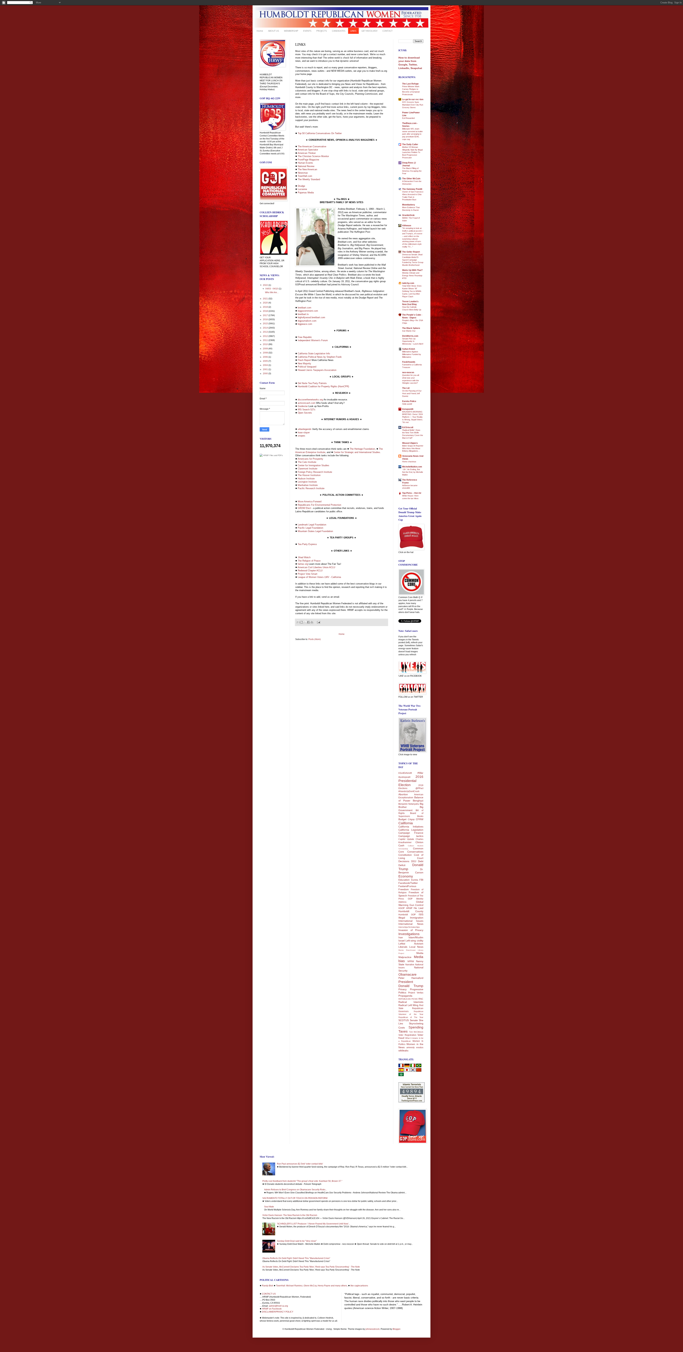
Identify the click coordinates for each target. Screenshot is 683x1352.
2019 (265, 307)
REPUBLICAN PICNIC (408, 999)
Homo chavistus (409, 462)
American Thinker (307, 153)
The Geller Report (411, 252)
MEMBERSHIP (291, 30)
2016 (265, 319)
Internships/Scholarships (409, 927)
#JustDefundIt (405, 773)
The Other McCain (411, 178)
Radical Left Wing (408, 1005)
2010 (265, 344)
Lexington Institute (307, 481)
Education (404, 879)
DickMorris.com (410, 336)
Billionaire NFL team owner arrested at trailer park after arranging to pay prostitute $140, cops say (412, 134)
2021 (265, 298)
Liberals (402, 946)
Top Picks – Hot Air (411, 493)
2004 (265, 365)
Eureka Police (409, 401)
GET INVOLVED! (369, 30)
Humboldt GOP (407, 914)
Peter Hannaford (410, 978)
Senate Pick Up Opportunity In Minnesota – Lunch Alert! (412, 341)
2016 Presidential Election (410, 781)
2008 (265, 352)
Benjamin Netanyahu (408, 804)
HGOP (401, 908)
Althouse (406, 225)
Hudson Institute (306, 478)
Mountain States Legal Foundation (315, 531)
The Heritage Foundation (362, 449)
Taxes (403, 1031)
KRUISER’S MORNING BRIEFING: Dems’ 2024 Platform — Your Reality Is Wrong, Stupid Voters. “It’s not (412, 417)
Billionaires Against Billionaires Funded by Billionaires (411, 354)
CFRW (419, 819)
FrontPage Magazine (308, 159)
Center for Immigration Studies (313, 465)
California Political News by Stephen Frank (320, 357)
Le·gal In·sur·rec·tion (412, 99)
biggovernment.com (308, 310)
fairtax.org (303, 564)
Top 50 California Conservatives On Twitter (320, 133)
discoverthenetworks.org (310, 399)
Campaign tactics (410, 836)
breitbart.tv (303, 314)
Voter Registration (407, 1035)
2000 (265, 373)
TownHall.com (305, 176)
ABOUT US (273, 30)
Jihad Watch (304, 557)
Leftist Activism (410, 943)
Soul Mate (269, 1206)
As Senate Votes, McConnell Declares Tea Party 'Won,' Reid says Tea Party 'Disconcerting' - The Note (311, 1267)
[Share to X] (305, 622)
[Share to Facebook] (308, 622)
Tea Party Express (307, 544)
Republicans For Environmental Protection (319, 505)
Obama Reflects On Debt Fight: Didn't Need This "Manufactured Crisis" (296, 1258)
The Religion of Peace (309, 560)
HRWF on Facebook (272, 1309)
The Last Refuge (410, 84)
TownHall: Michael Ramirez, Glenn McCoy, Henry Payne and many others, (312, 1285)
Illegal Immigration (410, 917)
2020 (265, 302)
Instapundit (407, 409)
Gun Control (416, 905)
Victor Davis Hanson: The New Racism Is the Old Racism (289, 1215)
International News (410, 923)
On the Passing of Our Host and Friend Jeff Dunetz (412, 393)
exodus (419, 1047)
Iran (400, 937)
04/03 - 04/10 (272, 288)
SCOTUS (403, 1020)
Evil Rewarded (408, 118)
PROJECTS (321, 30)
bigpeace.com (305, 324)
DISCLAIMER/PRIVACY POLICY (277, 1312)
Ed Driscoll (407, 427)
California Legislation (410, 829)
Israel (401, 940)
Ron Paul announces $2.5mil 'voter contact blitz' (300, 1164)
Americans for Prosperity (310, 458)
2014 (265, 328)
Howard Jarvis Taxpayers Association (317, 370)
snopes (301, 435)
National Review (306, 166)
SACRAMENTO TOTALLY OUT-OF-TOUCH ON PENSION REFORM (294, 1198)
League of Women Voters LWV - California (319, 577)
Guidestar (303, 406)
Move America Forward (309, 501)
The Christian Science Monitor (313, 156)
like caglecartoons (359, 1285)
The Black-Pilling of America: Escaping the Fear (412, 171)
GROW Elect (304, 508)
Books (420, 816)
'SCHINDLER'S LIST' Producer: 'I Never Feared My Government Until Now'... (313, 1224)
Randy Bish (267, 1285)
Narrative (409, 964)
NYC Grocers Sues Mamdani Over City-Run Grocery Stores (412, 105)
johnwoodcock (373, 1329)
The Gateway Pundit (412, 189)
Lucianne (302, 189)
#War (420, 772)
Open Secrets (305, 412)
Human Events (305, 163)
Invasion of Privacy (410, 930)
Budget (402, 819)
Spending (416, 1027)
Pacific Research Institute (311, 488)
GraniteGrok (408, 215)
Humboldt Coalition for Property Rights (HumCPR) (323, 386)
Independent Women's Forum (313, 340)
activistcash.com (306, 403)
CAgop (411, 819)
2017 (265, 315)
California (405, 823)
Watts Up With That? (412, 270)
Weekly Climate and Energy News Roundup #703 (412, 275)
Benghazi (418, 800)
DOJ (413, 861)
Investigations (409, 934)
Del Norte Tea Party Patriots (312, 383)
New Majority (304, 363)
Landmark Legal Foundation (312, 524)
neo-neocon (408, 372)
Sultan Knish (408, 349)
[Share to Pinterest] (312, 622)
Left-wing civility (414, 940)
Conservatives (415, 851)
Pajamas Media (306, 192)
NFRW (410, 961)
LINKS (353, 30)
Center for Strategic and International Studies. (357, 452)
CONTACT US (269, 1294)
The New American (307, 169)
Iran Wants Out (408, 331)
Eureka (414, 880)
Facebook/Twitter (408, 883)
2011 (265, 340)
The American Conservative (312, 146)
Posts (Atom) (314, 639)
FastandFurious (407, 886)
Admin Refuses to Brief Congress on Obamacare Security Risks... (295, 1189)
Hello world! (407, 404)
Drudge (301, 186)
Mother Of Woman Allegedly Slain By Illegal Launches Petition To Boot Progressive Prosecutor (412, 152)
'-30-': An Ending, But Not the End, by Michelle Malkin (412, 472)
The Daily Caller (410, 144)
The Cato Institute (307, 462)
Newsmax (303, 172)
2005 (265, 361)
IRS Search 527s (306, 409)
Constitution (405, 854)
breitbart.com (304, 307)
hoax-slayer (304, 432)
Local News (416, 946)
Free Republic (305, 337)
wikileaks (403, 1050)
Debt (420, 861)
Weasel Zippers (410, 443)
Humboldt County (410, 911)
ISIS (421, 914)
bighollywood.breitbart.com (311, 317)
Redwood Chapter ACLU (310, 570)
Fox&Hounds (408, 362)
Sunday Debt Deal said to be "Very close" (297, 1241)
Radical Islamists (410, 1002)
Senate (414, 1020)
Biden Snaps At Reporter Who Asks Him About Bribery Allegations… (412, 448)
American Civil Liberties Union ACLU (316, 567)
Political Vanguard (307, 366)
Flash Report (304, 360)
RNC (421, 999)
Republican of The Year (410, 1017)
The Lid (405, 388)
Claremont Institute (307, 468)
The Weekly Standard (309, 179)
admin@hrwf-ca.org (278, 1306)
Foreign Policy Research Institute (315, 472)
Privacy (402, 989)
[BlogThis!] (301, 622)
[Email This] (298, 622)
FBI (421, 879)
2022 (265, 285)
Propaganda (405, 995)
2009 (265, 348)
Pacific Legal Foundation (310, 527)
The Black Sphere (411, 328)
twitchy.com (408, 283)
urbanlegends (304, 429)
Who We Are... (272, 292)
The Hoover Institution (309, 475)
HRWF (409, 908)
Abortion (403, 794)
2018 (265, 311)
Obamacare (407, 974)
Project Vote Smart (307, 574)
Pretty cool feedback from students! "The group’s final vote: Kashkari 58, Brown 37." (302, 1181)
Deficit (401, 865)
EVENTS (307, 30)
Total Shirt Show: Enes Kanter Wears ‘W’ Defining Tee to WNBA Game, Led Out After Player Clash (412, 291)
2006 (265, 357)
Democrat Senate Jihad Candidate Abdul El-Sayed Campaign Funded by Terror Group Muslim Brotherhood (412, 259)
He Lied (418, 908)
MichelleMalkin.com (412, 466)
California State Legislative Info (314, 353)
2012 (265, 336)
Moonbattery (408, 204)
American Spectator (308, 149)
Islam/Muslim (416, 937)
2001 (265, 369)
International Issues (410, 920)
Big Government (410, 809)
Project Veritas (415, 992)
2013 (265, 332)
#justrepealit (404, 777)
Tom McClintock (416, 1032)
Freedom (403, 889)
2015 (265, 323)
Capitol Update (406, 839)
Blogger (396, 1329)
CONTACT (387, 30)
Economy (405, 876)
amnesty (410, 1047)
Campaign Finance (410, 832)
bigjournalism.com (307, 320)
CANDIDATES (338, 30)
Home (260, 30)
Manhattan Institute (308, 485)
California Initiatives (410, 826)
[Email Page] (318, 622)
